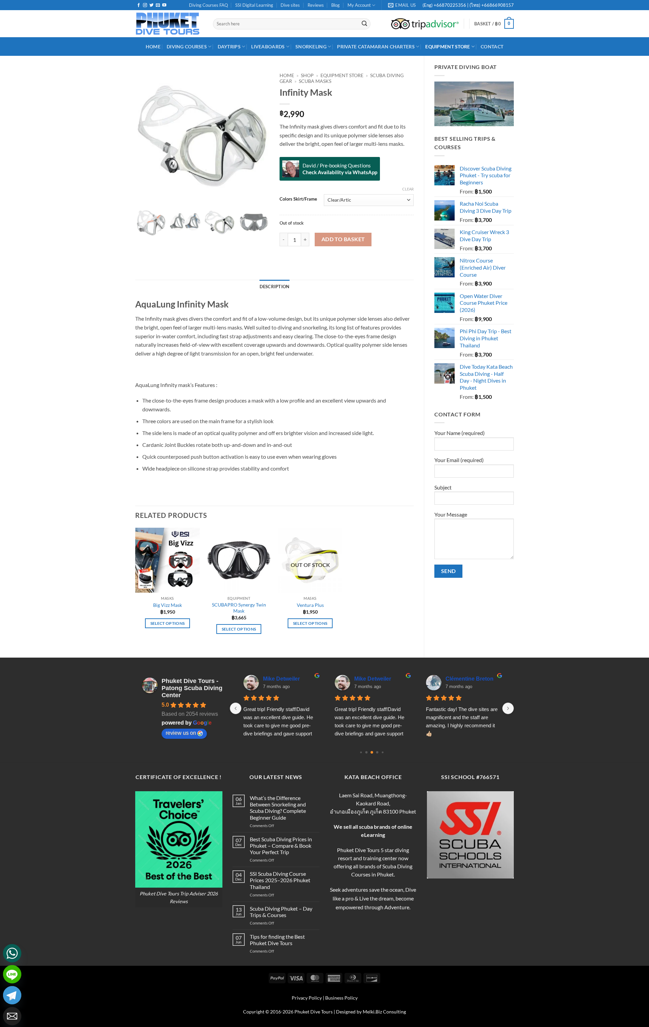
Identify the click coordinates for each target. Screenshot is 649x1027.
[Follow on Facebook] (139, 5)
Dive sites (290, 5)
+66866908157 (497, 5)
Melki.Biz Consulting (384, 1011)
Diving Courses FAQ (208, 5)
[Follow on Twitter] (151, 5)
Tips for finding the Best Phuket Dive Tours (277, 939)
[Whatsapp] (12, 953)
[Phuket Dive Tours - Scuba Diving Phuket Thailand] (169, 23)
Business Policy (341, 998)
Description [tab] (275, 286)
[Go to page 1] (366, 752)
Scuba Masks (315, 81)
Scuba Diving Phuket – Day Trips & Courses (281, 911)
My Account (359, 5)
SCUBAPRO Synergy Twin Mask (239, 608)
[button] (494, 24)
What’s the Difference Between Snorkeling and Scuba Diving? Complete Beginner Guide (278, 808)
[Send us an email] (158, 5)
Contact (492, 46)
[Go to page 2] (371, 752)
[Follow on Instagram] (145, 5)
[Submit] (364, 24)
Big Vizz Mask (167, 605)
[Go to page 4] (382, 752)
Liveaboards (268, 46)
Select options (167, 623)
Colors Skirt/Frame (298, 199)
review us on (181, 733)
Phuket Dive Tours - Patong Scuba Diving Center (192, 688)
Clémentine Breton (470, 679)
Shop (307, 75)
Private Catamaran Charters (376, 46)
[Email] (12, 1016)
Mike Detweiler (281, 679)
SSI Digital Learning (254, 5)
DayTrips (229, 46)
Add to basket (343, 239)
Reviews (316, 5)
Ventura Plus (310, 605)
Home (287, 75)
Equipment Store (447, 46)
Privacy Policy (307, 998)
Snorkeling (311, 46)
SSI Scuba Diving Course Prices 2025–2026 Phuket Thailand (280, 880)
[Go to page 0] (361, 752)
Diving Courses (187, 46)
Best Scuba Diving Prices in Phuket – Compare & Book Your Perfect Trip (281, 845)
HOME (153, 46)
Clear (408, 189)
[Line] (12, 974)
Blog (335, 5)
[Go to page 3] (377, 752)
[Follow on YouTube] (164, 5)
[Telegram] (12, 995)
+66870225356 (450, 5)
